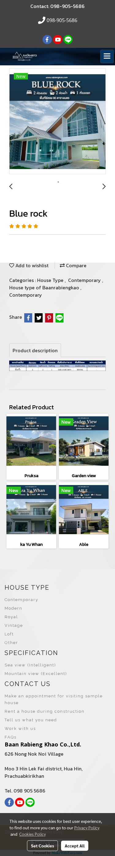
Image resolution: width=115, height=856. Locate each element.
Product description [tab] (35, 350)
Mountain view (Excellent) (36, 673)
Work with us (20, 728)
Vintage (14, 625)
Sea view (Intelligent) (30, 665)
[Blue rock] (57, 122)
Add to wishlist (31, 265)
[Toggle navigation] (107, 56)
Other (11, 642)
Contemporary (85, 280)
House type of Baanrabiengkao (44, 287)
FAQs (11, 737)
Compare (75, 265)
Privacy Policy (86, 827)
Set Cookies (42, 845)
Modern (13, 608)
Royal (11, 617)
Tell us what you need (31, 720)
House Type (51, 280)
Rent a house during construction (45, 711)
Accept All (75, 845)
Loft (9, 634)
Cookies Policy (32, 834)
